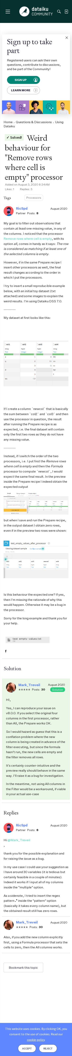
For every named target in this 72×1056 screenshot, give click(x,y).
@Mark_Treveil (19, 840)
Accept (27, 1048)
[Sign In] (66, 11)
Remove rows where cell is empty (28, 239)
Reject (48, 1048)
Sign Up (20, 79)
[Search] (59, 11)
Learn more (20, 90)
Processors (33, 197)
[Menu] (7, 11)
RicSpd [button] (22, 208)
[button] (66, 37)
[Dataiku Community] (36, 11)
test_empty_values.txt (27, 638)
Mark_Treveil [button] (29, 685)
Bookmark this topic (23, 968)
